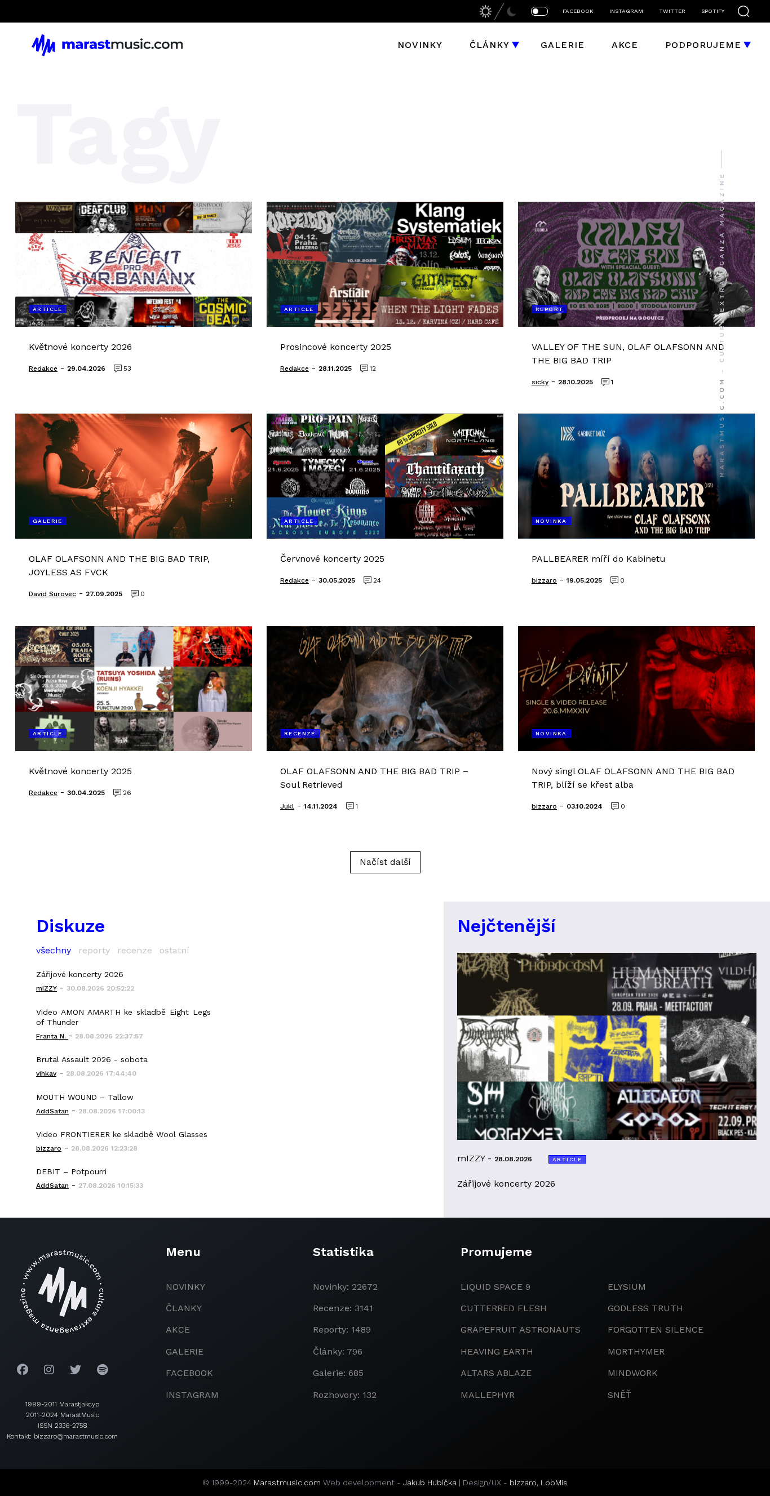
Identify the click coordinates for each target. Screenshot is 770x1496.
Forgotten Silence (655, 1329)
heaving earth (497, 1351)
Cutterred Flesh (504, 1308)
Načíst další (385, 861)
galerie (184, 1351)
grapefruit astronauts (521, 1329)
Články (490, 44)
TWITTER (672, 11)
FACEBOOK (578, 11)
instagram (192, 1395)
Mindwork (633, 1373)
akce (178, 1329)
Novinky (419, 44)
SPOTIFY (712, 11)
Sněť (619, 1395)
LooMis (554, 1482)
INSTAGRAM (626, 11)
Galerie (563, 44)
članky (184, 1308)
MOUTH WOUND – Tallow (85, 1097)
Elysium (627, 1286)
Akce (625, 44)
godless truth (645, 1308)
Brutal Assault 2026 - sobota (92, 1059)
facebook (189, 1373)
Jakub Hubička (430, 1482)
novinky (185, 1286)
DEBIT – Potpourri (71, 1171)
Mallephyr (488, 1395)
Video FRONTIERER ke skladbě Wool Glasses (121, 1134)
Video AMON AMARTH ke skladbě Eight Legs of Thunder (123, 1017)
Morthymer (636, 1351)
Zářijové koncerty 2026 (79, 974)
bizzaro (523, 1482)
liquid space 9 (495, 1286)
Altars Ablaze (496, 1373)
